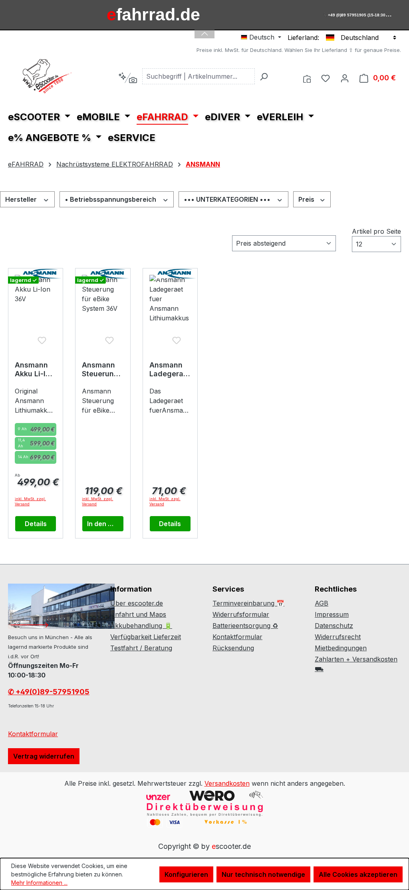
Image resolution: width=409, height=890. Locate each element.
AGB (321, 603)
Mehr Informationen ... (39, 882)
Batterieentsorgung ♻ (245, 626)
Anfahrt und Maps (138, 614)
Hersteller (21, 199)
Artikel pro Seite (376, 231)
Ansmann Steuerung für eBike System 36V (100, 369)
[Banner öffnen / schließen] (204, 29)
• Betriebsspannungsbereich (111, 199)
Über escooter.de (136, 603)
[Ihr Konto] (344, 78)
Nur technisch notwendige (263, 874)
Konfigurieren (186, 874)
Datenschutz (334, 626)
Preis (307, 199)
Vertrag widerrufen (43, 756)
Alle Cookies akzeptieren (358, 874)
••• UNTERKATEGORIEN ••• (228, 199)
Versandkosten (227, 783)
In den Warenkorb (105, 524)
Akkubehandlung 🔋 (141, 626)
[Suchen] (263, 76)
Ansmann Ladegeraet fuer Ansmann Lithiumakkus (170, 369)
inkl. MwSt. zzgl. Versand (30, 502)
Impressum (332, 614)
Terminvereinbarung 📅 (248, 603)
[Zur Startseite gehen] (48, 76)
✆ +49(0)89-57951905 (48, 691)
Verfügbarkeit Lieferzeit (145, 637)
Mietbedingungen (341, 648)
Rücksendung (233, 648)
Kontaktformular (33, 734)
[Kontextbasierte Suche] (127, 77)
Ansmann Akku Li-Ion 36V (34, 369)
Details (36, 524)
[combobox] (198, 76)
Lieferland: (303, 38)
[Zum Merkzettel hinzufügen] (42, 340)
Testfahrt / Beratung (141, 648)
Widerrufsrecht (338, 637)
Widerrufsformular (240, 614)
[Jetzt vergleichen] (307, 78)
